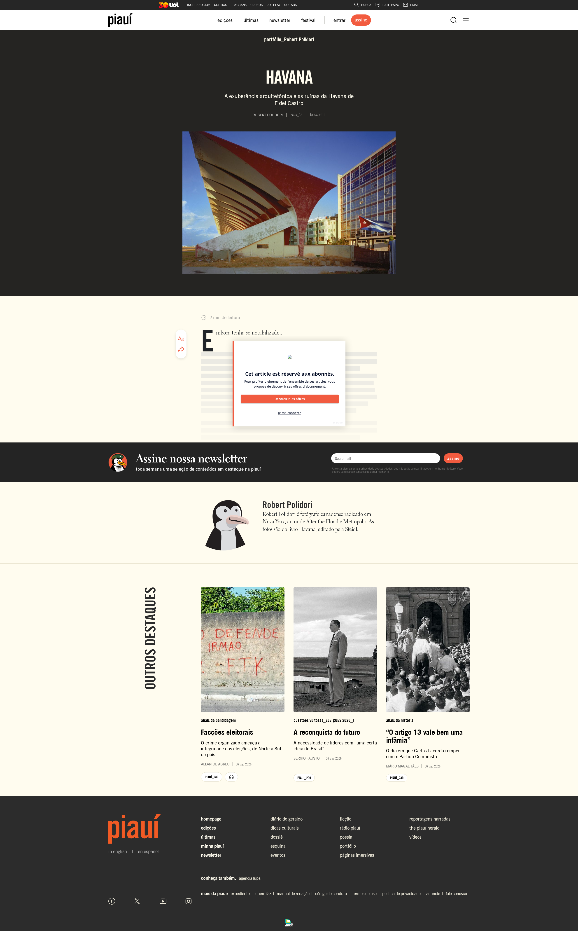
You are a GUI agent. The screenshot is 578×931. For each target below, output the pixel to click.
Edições (208, 827)
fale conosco (456, 893)
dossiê (276, 837)
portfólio (348, 846)
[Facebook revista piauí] (111, 901)
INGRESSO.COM (198, 5)
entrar (339, 20)
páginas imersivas (357, 855)
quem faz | (265, 893)
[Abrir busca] (453, 20)
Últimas (208, 837)
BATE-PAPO (390, 5)
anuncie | (435, 893)
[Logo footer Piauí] (150, 829)
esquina (278, 846)
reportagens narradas (429, 818)
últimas (251, 20)
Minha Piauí (212, 846)
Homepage (211, 818)
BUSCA (366, 5)
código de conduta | (333, 893)
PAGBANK (240, 5)
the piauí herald (424, 827)
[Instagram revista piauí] (188, 901)
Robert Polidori (287, 504)
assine (453, 458)
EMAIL (414, 5)
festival (308, 20)
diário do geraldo (286, 818)
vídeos (415, 837)
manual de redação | (295, 893)
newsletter (279, 20)
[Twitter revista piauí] (137, 901)
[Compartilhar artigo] (181, 349)
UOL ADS (290, 5)
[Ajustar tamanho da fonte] (181, 338)
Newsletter (211, 855)
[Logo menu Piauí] (120, 20)
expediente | (242, 893)
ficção (345, 818)
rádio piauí (350, 827)
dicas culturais (284, 827)
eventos (277, 855)
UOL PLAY (273, 5)
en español (148, 851)
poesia (346, 837)
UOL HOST (221, 5)
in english (117, 851)
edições (225, 20)
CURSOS (256, 5)
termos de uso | (366, 893)
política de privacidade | (403, 893)
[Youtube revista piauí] (163, 901)
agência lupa (250, 878)
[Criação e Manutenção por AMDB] (289, 922)
